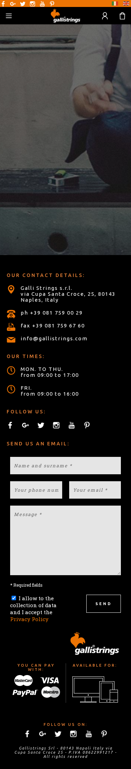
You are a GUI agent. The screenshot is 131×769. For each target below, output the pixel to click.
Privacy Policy (29, 619)
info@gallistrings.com (54, 338)
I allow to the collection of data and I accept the (33, 609)
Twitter (23, 4)
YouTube (42, 4)
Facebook (3, 4)
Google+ (13, 4)
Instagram (32, 4)
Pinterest (52, 4)
